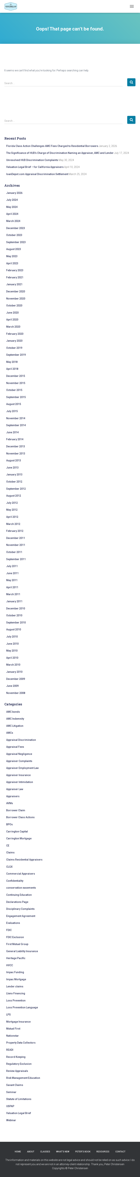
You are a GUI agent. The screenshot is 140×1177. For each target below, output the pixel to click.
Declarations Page (17, 901)
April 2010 (12, 657)
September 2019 (16, 354)
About (30, 1151)
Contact (120, 1151)
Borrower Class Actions (20, 817)
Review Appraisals (17, 1071)
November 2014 (15, 418)
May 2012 (12, 509)
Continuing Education (19, 894)
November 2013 (15, 453)
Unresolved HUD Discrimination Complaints (32, 160)
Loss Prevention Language (22, 1007)
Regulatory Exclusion (19, 1063)
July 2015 (12, 411)
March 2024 (13, 221)
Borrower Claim (15, 810)
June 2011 (12, 573)
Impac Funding (15, 972)
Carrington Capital (17, 831)
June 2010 (12, 643)
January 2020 (14, 340)
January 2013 (14, 474)
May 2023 (12, 256)
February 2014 (14, 439)
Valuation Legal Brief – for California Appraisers (35, 167)
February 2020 (14, 333)
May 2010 (12, 650)
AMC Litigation (14, 725)
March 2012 (13, 524)
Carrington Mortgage (19, 838)
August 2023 (13, 249)
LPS (8, 1014)
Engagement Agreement (20, 916)
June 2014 (12, 432)
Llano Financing (15, 993)
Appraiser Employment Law (22, 768)
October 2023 (14, 235)
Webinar (11, 1120)
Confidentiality (14, 880)
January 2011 (14, 601)
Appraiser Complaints (19, 761)
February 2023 (14, 270)
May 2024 (12, 207)
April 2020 (12, 319)
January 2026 (14, 192)
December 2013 (15, 446)
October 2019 (14, 347)
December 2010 (15, 608)
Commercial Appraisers (20, 873)
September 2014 (16, 425)
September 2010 (16, 622)
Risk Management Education (23, 1077)
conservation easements (21, 887)
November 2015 (15, 383)
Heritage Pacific (15, 958)
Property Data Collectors (21, 1042)
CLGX (9, 866)
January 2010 (14, 671)
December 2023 (15, 228)
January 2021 (14, 284)
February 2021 (14, 277)
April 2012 (12, 516)
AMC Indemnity (15, 718)
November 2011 (15, 545)
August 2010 (13, 629)
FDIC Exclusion (15, 937)
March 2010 (13, 664)
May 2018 (12, 361)
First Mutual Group (17, 944)
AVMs (9, 803)
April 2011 (12, 587)
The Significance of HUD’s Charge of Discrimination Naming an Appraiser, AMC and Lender (60, 152)
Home (18, 1151)
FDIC (9, 930)
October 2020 (14, 305)
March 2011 (13, 594)
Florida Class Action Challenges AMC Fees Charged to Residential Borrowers (52, 146)
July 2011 (12, 566)
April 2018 (12, 368)
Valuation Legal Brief (18, 1113)
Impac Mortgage (16, 979)
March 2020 (13, 326)
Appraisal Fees (15, 746)
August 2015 (13, 404)
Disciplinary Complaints (20, 908)
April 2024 (12, 213)
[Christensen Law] (12, 6)
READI (9, 1049)
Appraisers (13, 796)
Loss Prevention (16, 1000)
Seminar (11, 1092)
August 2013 (13, 460)
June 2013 (12, 467)
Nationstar (12, 1035)
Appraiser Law (14, 789)
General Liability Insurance (22, 951)
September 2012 (16, 488)
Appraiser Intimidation (19, 782)
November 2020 (15, 298)
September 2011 (16, 559)
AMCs (9, 732)
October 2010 (14, 615)
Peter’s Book (82, 1151)
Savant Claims (14, 1085)
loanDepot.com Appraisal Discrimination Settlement (37, 174)
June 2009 (12, 685)
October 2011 (14, 552)
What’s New (62, 1151)
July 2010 (12, 636)
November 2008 (15, 693)
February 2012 (14, 530)
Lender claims (14, 986)
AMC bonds (13, 711)
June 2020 (12, 312)
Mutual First (13, 1028)
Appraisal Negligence (19, 753)
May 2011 (12, 580)
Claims (10, 852)
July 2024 (12, 199)
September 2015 (16, 397)
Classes (45, 1151)
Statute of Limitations (18, 1099)
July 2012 (12, 502)
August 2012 (13, 495)
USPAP (10, 1106)
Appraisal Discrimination (21, 739)
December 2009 (15, 678)
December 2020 (15, 291)
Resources (102, 1151)
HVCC (9, 965)
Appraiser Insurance (18, 775)
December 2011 (15, 538)
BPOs (9, 824)
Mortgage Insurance (18, 1021)
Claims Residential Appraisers (24, 859)
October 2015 (14, 390)
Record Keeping (16, 1056)
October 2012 (14, 481)
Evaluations (13, 922)
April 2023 (12, 263)
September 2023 (16, 242)
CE (7, 845)
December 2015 (15, 376)
